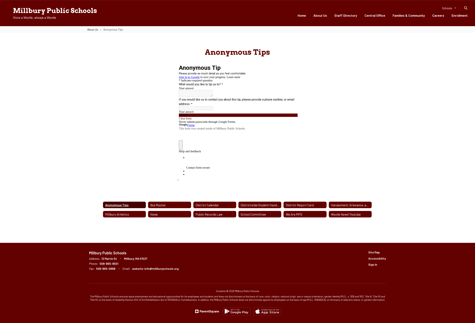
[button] (449, 8)
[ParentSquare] (207, 311)
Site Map (374, 252)
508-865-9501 (109, 263)
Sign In (372, 264)
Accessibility (377, 258)
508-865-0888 (105, 268)
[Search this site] (466, 8)
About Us (92, 29)
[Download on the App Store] (267, 311)
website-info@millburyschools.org (155, 268)
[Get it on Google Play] (236, 311)
